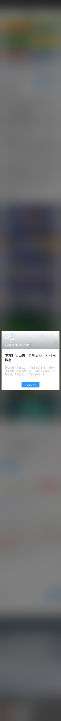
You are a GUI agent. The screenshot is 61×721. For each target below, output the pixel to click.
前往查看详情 (30, 384)
